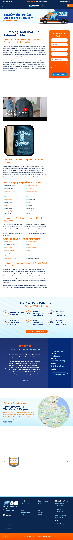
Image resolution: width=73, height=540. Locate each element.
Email (53, 49)
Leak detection (31, 194)
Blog (39, 510)
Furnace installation (32, 247)
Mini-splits (29, 244)
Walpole (5, 419)
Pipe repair (30, 188)
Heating (23, 505)
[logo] (34, 6)
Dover (26, 416)
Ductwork (29, 250)
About (39, 503)
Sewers (22, 510)
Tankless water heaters (11, 194)
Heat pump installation (10, 258)
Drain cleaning (8, 196)
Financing (40, 512)
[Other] (63, 524)
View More (7, 422)
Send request (59, 74)
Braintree (32, 412)
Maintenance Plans (25, 512)
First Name (55, 40)
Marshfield (11, 416)
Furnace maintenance (10, 250)
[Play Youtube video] (25, 109)
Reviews (40, 508)
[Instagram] (57, 524)
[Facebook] (55, 524)
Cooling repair (8, 241)
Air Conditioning (25, 503)
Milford (17, 412)
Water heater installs (32, 191)
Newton (27, 414)
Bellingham (31, 416)
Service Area (41, 505)
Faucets (7, 205)
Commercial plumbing (32, 185)
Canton (31, 414)
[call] (71, 5)
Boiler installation (31, 253)
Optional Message (57, 59)
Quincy (21, 412)
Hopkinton (12, 412)
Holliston (21, 416)
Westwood (6, 412)
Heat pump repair (31, 255)
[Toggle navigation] (2, 6)
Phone (54, 53)
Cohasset (21, 414)
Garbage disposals (10, 211)
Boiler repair (8, 253)
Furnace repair (8, 247)
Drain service (30, 196)
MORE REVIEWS (59, 374)
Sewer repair (8, 199)
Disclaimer (38, 536)
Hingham (15, 414)
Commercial (23, 514)
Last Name (55, 44)
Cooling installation (32, 241)
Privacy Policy (46, 536)
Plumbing (23, 508)
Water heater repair (10, 191)
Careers (40, 514)
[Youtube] (60, 524)
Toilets (29, 202)
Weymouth (26, 412)
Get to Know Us (37, 331)
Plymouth (5, 414)
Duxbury (5, 416)
